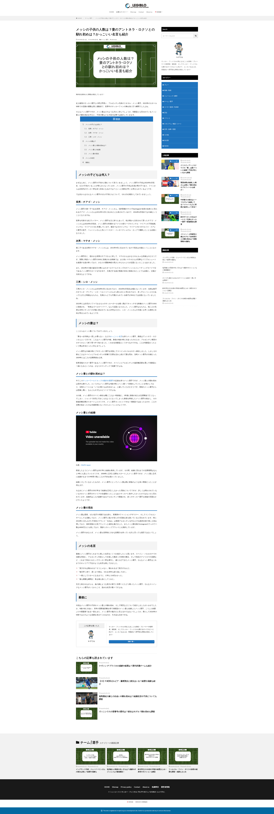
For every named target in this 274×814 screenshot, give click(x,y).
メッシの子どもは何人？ (92, 124)
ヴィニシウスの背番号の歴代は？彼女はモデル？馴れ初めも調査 (127, 711)
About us (149, 12)
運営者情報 (165, 787)
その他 (166, 135)
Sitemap (115, 787)
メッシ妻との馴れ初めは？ (95, 145)
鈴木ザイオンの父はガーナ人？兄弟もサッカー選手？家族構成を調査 (189, 220)
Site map (133, 12)
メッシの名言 (89, 158)
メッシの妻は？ (89, 141)
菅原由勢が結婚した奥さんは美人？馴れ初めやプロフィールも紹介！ (189, 186)
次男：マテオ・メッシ (93, 133)
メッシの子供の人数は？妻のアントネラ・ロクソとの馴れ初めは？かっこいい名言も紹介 (121, 18)
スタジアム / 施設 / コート (173, 124)
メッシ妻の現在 (91, 154)
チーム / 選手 (88, 18)
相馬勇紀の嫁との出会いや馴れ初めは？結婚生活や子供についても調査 (128, 697)
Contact (141, 12)
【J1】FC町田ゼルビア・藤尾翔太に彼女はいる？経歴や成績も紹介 (127, 682)
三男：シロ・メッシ (93, 137)
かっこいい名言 (116, 336)
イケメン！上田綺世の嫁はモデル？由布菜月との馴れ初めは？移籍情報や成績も (189, 237)
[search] (196, 36)
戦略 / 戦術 (167, 90)
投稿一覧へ (131, 641)
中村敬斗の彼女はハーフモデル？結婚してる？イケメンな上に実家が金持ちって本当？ (189, 203)
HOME (111, 12)
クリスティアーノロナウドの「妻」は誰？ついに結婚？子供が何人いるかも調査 (189, 168)
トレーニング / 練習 (170, 96)
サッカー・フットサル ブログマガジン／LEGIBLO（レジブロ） (143, 792)
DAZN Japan (86, 465)
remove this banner (165, 810)
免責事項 (155, 787)
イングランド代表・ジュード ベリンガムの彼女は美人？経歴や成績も (179, 259)
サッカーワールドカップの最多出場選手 (98, 380)
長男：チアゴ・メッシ (93, 128)
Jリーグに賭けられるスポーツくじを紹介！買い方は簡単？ (179, 279)
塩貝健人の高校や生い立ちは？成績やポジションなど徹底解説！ (179, 269)
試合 (165, 112)
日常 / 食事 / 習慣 (170, 129)
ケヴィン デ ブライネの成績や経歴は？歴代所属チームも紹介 (125, 666)
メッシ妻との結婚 (92, 149)
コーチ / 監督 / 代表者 (171, 107)
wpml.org (121, 810)
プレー (166, 85)
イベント (167, 118)
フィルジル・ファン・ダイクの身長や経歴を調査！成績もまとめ (179, 300)
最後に (86, 162)
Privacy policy (126, 787)
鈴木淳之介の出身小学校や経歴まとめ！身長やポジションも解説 (179, 289)
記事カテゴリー (121, 12)
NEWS (166, 146)
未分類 (166, 140)
